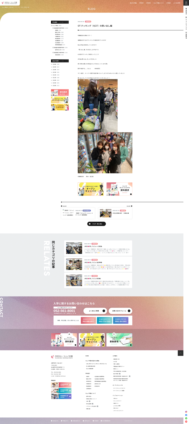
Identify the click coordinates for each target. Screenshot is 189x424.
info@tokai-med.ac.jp (60, 376)
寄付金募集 (88, 403)
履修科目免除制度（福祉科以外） (120, 376)
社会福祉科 (59, 42)
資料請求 (96, 420)
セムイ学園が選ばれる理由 (92, 360)
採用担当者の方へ (77, 420)
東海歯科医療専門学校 (61, 47)
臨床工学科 (59, 32)
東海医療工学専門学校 (61, 52)
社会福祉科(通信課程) (99, 379)
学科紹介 (141, 3)
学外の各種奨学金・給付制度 (119, 371)
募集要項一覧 (116, 359)
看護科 (58, 30)
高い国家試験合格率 (90, 366)
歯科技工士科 (60, 49)
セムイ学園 (57, 25)
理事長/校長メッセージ (91, 398)
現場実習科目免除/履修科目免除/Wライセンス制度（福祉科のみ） (120, 379)
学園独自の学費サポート (118, 366)
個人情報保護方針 (106, 420)
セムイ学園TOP (5, 7)
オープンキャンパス (118, 385)
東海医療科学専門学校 (61, 28)
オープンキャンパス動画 (118, 390)
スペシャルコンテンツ (118, 410)
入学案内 (168, 3)
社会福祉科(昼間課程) (99, 376)
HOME (87, 356)
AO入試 (115, 361)
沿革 (87, 401)
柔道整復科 (59, 38)
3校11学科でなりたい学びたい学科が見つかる (96, 363)
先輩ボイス (115, 403)
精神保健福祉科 (60, 44)
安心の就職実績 (89, 368)
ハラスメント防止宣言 (91, 406)
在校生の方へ (56, 420)
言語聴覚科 (59, 40)
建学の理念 (88, 396)
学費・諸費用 (116, 364)
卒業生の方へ (66, 420)
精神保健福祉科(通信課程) (100, 381)
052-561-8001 (57, 372)
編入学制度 (115, 373)
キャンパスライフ (117, 401)
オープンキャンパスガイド (119, 388)
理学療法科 (59, 34)
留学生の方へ (88, 420)
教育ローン (115, 369)
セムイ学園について (159, 3)
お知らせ (115, 398)
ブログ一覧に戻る (97, 224)
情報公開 (88, 408)
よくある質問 (176, 3)
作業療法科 (59, 36)
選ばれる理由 (133, 3)
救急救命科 (59, 55)
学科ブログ (11, 7)
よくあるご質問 (116, 405)
